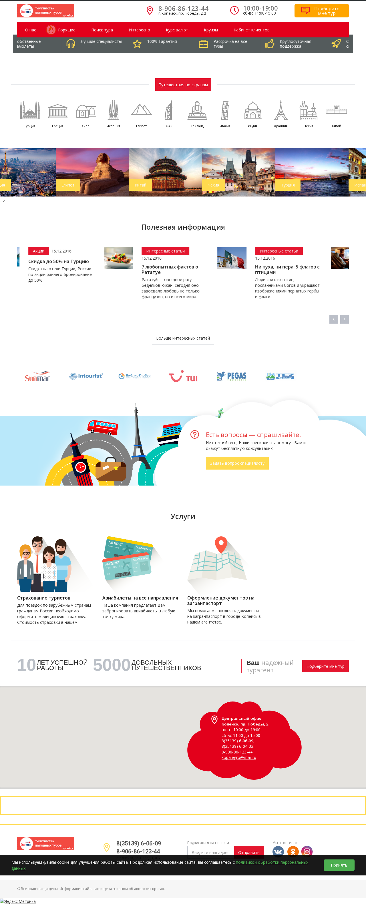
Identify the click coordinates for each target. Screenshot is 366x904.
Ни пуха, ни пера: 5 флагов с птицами (205, 269)
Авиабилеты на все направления (140, 598)
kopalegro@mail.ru (239, 757)
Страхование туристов (43, 598)
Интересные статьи (83, 251)
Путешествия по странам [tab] (183, 84)
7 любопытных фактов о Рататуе (87, 269)
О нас (30, 30)
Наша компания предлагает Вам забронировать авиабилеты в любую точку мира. (138, 610)
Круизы (211, 30)
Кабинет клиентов (252, 30)
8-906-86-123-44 (183, 8)
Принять (339, 865)
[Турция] (258, 172)
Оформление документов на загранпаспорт (220, 600)
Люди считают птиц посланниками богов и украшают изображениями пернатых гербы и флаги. (205, 288)
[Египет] (39, 171)
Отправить (249, 852)
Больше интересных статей (183, 338)
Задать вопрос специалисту (237, 463)
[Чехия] (185, 171)
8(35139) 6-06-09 (138, 843)
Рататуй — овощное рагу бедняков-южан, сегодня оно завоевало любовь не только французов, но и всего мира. (88, 288)
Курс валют (177, 30)
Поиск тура (102, 30)
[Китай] (112, 171)
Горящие (66, 30)
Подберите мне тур (326, 666)
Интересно (139, 30)
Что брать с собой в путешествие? (309, 269)
